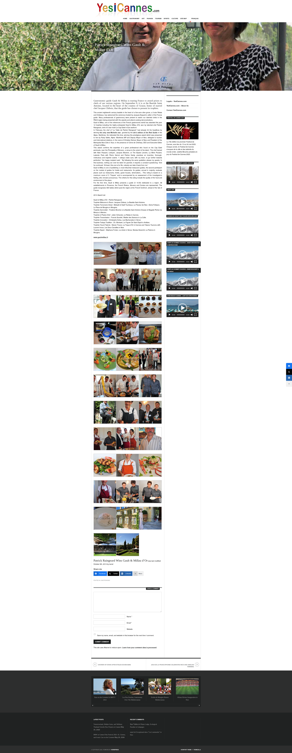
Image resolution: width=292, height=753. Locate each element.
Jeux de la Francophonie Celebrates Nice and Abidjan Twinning (172, 666)
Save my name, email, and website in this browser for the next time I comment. (125, 635)
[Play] (169, 182)
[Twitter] (289, 372)
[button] (182, 175)
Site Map (183, 18)
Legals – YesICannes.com (176, 101)
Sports (166, 18)
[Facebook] (289, 366)
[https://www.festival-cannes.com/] (182, 130)
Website (130, 629)
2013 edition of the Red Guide (145, 132)
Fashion (150, 18)
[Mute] (192, 182)
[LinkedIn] (289, 378)
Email (129, 623)
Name (129, 616)
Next (199, 705)
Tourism (158, 18)
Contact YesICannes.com (176, 110)
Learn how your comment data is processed (139, 647)
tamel (132, 732)
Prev (92, 705)
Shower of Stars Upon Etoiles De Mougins (114, 665)
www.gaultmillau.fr (101, 237)
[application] (182, 175)
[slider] (180, 182)
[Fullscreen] (195, 182)
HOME (125, 18)
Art (143, 18)
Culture (175, 18)
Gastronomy (134, 18)
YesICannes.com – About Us (178, 106)
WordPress (115, 749)
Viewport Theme (186, 749)
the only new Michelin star (110, 132)
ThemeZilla (197, 749)
